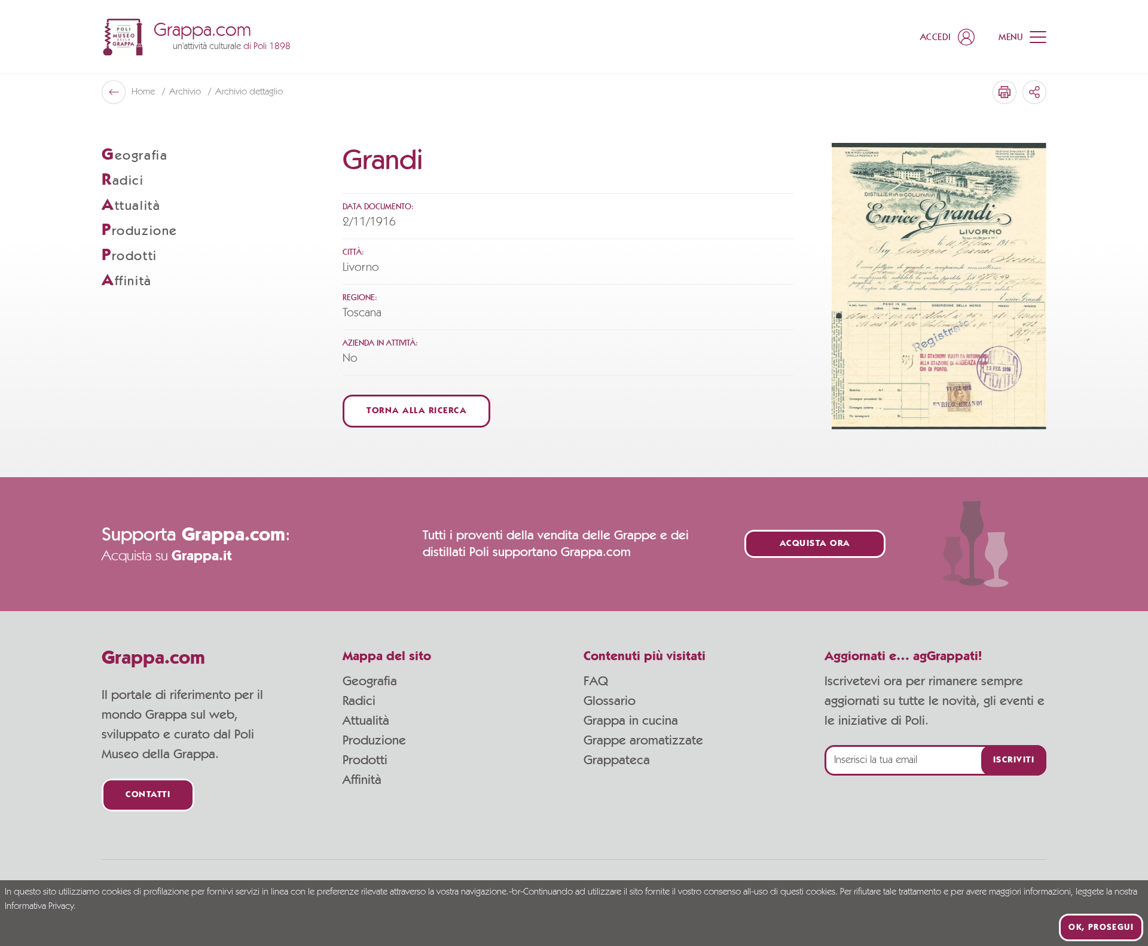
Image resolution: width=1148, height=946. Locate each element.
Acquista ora (815, 543)
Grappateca (617, 760)
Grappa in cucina (631, 720)
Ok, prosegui (1101, 927)
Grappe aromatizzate (643, 740)
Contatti (148, 795)
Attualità (366, 720)
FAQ (596, 681)
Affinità (362, 779)
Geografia (370, 681)
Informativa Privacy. (40, 906)
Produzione (374, 740)
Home (144, 92)
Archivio (186, 92)
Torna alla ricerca (416, 411)
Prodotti (365, 760)
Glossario (610, 700)
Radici (359, 700)
